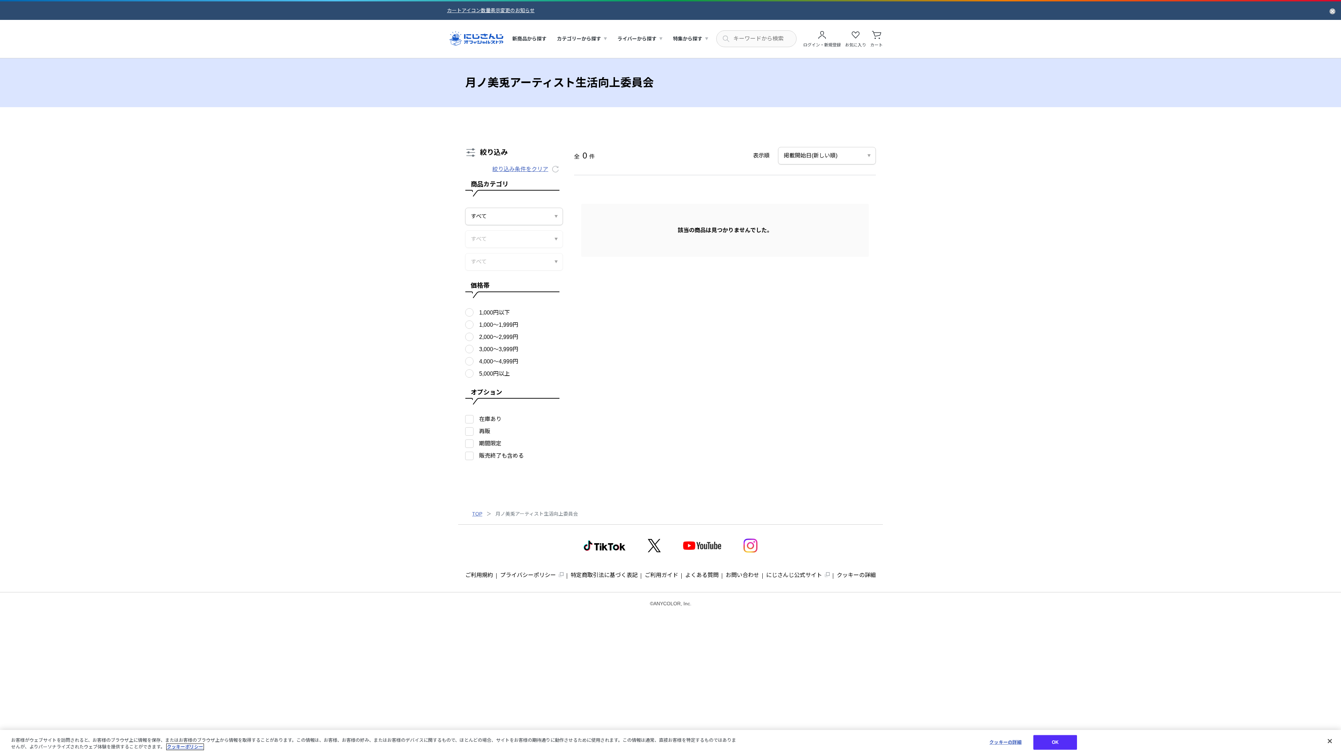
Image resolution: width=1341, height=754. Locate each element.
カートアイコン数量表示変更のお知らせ (491, 10)
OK (1055, 742)
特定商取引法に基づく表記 (604, 575)
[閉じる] (1330, 741)
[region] (670, 742)
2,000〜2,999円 (498, 337)
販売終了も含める (501, 456)
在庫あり (490, 419)
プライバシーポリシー (528, 575)
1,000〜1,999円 (498, 325)
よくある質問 (702, 575)
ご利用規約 (479, 575)
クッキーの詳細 (856, 575)
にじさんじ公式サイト (794, 575)
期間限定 (490, 443)
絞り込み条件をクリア (520, 169)
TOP (477, 514)
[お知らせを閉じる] (1332, 10)
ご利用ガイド (661, 575)
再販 (484, 431)
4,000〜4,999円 (498, 361)
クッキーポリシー (185, 746)
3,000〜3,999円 (498, 349)
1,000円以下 (494, 313)
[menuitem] (529, 39)
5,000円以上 (494, 374)
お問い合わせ (742, 575)
